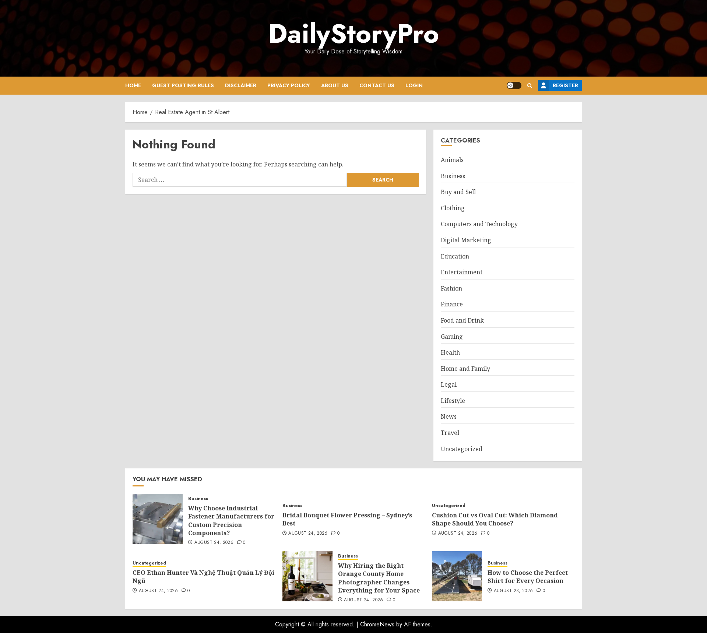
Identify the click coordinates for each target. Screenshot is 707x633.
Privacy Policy (288, 85)
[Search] (529, 85)
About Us (334, 85)
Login (414, 85)
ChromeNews (377, 624)
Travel (450, 433)
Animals (452, 160)
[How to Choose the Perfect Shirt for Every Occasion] (457, 576)
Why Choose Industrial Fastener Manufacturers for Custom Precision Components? (231, 520)
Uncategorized (461, 449)
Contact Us (376, 85)
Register (565, 85)
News (449, 416)
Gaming (452, 337)
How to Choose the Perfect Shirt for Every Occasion (528, 577)
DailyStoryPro (353, 33)
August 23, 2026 (513, 591)
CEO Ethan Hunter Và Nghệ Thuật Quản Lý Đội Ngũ (203, 577)
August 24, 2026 (213, 543)
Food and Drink (462, 320)
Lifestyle (453, 401)
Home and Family (465, 369)
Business (453, 176)
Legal (449, 384)
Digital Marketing (466, 240)
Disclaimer (240, 85)
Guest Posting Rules (183, 85)
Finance (452, 304)
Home (133, 85)
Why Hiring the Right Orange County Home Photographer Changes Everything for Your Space (379, 578)
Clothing (453, 208)
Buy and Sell (458, 192)
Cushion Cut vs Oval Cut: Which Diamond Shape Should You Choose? (495, 519)
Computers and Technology (479, 224)
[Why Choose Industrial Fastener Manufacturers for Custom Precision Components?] (158, 519)
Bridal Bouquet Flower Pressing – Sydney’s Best (347, 519)
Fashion (451, 288)
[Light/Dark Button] (514, 85)
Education (455, 256)
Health (450, 352)
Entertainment (461, 272)
